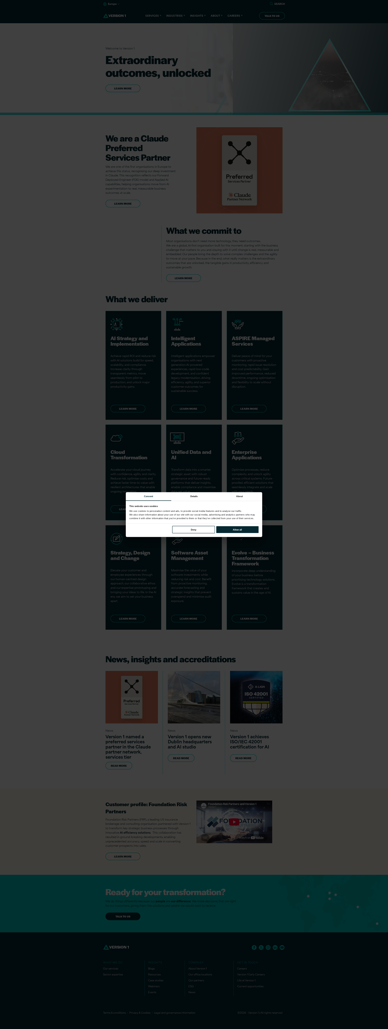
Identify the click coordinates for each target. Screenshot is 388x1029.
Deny (193, 529)
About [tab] (239, 496)
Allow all (237, 529)
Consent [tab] (148, 496)
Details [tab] (194, 496)
